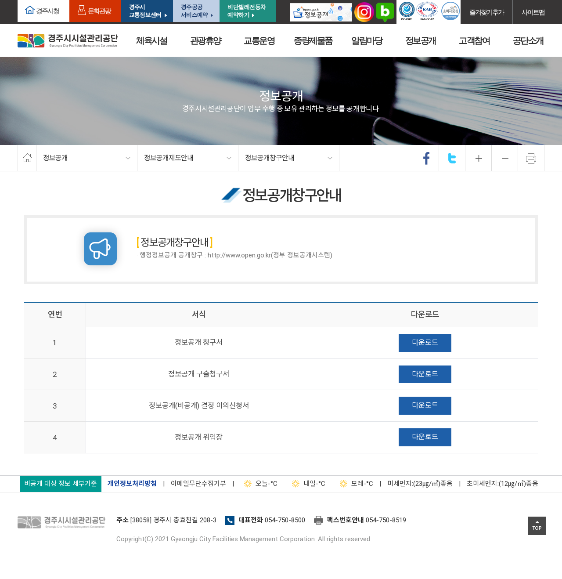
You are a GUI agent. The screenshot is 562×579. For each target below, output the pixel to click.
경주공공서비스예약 (194, 11)
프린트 (531, 158)
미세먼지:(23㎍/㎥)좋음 (420, 484)
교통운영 (259, 40)
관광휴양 (205, 40)
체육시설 (151, 40)
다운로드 (425, 342)
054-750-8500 (285, 520)
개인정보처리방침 (132, 484)
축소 (505, 158)
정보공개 (420, 40)
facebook (426, 158)
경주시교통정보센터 (145, 11)
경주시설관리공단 (64, 522)
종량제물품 (313, 40)
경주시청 (47, 10)
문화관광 (99, 10)
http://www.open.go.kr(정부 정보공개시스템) (270, 255)
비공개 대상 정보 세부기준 (60, 484)
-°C (266, 484)
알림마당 (366, 40)
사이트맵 (533, 12)
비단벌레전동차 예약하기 (246, 11)
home (27, 158)
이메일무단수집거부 (198, 484)
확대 (478, 158)
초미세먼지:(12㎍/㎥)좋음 (502, 484)
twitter (452, 158)
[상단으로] (537, 526)
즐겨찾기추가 (486, 12)
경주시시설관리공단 (68, 41)
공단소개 (528, 40)
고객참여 (474, 40)
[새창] (321, 12)
